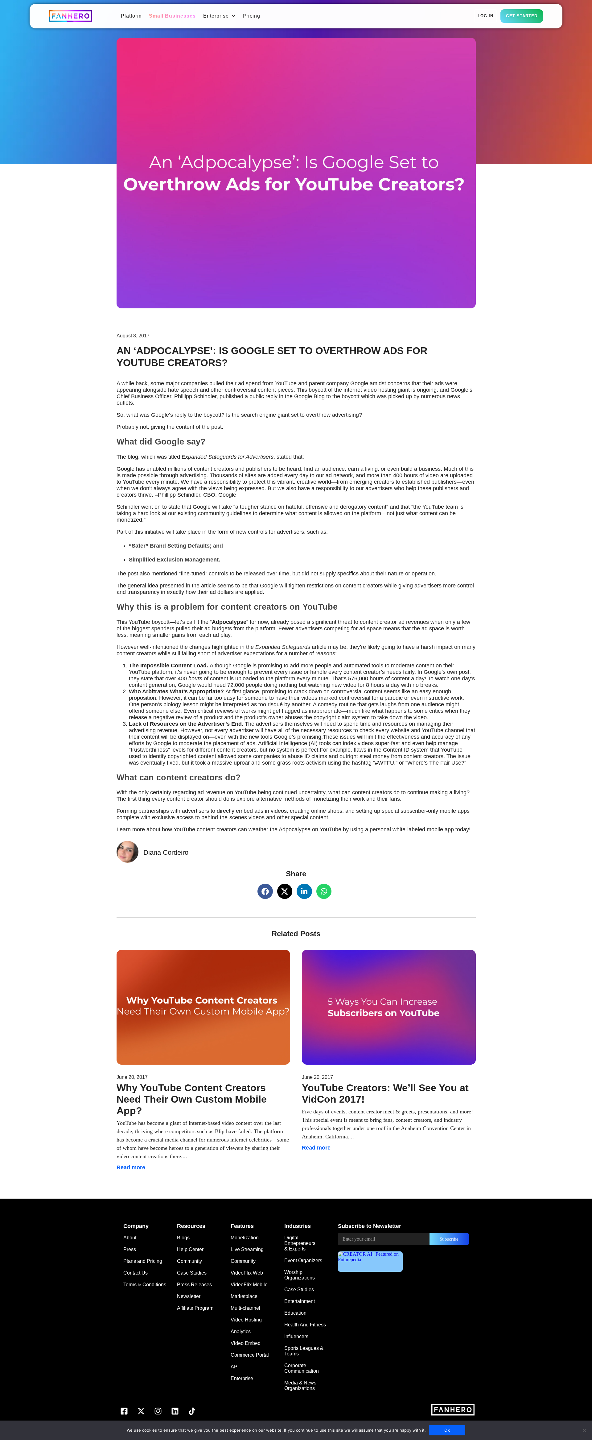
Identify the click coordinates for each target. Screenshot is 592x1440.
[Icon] (192, 1411)
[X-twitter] (141, 1411)
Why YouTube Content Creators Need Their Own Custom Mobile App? (192, 1099)
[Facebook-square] (124, 1411)
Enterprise (216, 16)
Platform (131, 16)
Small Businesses (172, 16)
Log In (485, 16)
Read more (131, 1167)
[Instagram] (158, 1411)
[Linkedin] (175, 1411)
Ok (447, 1430)
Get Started (521, 16)
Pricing (251, 16)
